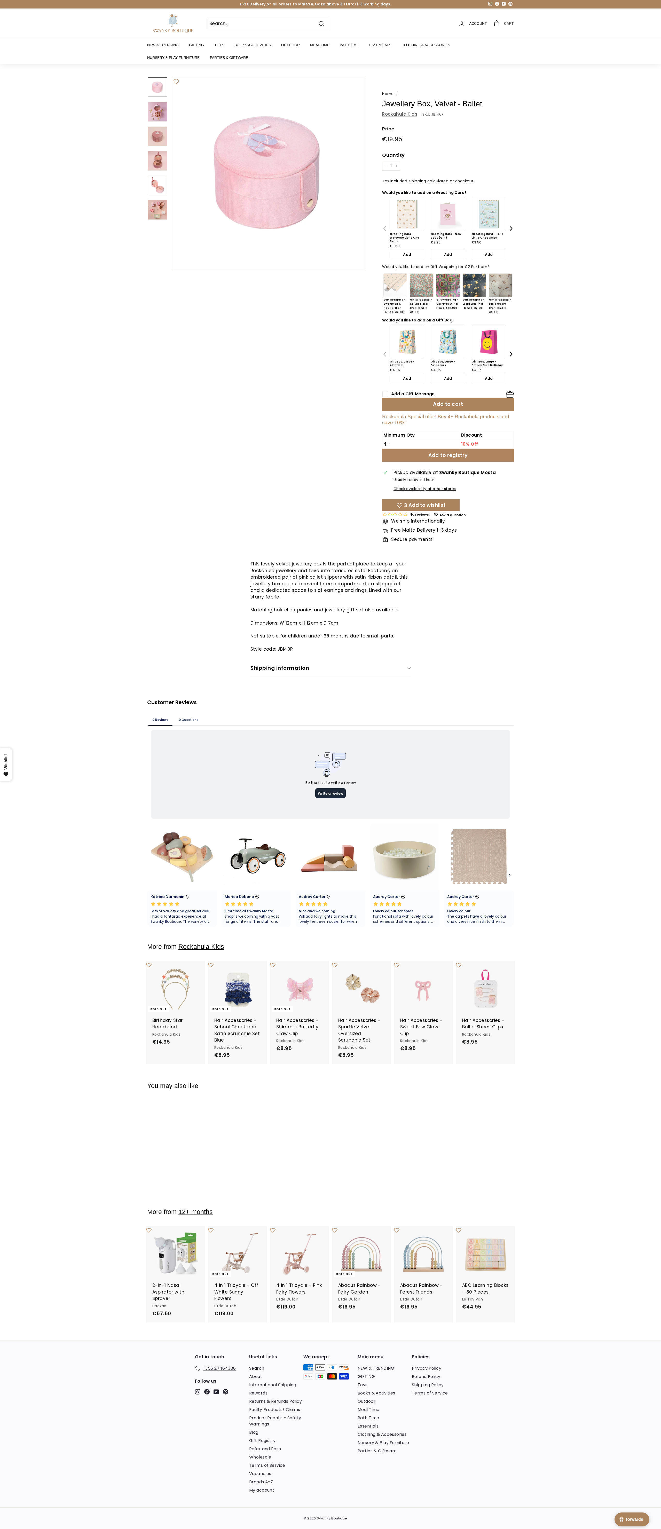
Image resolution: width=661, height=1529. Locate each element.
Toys (219, 45)
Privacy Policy (426, 1368)
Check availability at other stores (425, 488)
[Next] (511, 228)
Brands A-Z (261, 1482)
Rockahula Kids (399, 114)
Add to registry (448, 455)
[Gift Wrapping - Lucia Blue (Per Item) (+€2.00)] (474, 285)
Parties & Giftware (229, 58)
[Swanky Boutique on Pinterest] (225, 1391)
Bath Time (349, 45)
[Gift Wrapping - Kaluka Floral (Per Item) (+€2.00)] (422, 285)
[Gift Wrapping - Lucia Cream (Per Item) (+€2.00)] (501, 285)
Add (407, 254)
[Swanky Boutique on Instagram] (197, 1391)
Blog (253, 1432)
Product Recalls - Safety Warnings (275, 1421)
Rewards (258, 1393)
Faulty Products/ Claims (274, 1410)
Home (388, 93)
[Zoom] (268, 173)
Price (388, 129)
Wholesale (260, 1457)
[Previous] (385, 228)
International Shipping (272, 1385)
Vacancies (260, 1474)
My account (261, 1490)
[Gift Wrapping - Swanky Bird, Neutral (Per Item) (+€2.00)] (395, 285)
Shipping (417, 181)
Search (256, 1368)
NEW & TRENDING (163, 45)
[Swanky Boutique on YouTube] (216, 1391)
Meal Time (319, 45)
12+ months (195, 1211)
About (255, 1377)
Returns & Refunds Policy (275, 1401)
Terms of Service (267, 1465)
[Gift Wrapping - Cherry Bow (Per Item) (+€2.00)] (448, 285)
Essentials (380, 45)
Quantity (393, 155)
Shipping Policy (428, 1385)
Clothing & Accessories (426, 45)
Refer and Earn (265, 1449)
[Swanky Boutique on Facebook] (207, 1391)
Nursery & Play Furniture (173, 58)
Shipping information (279, 668)
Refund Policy (426, 1377)
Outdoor (290, 45)
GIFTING (196, 45)
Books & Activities (252, 45)
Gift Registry (262, 1441)
